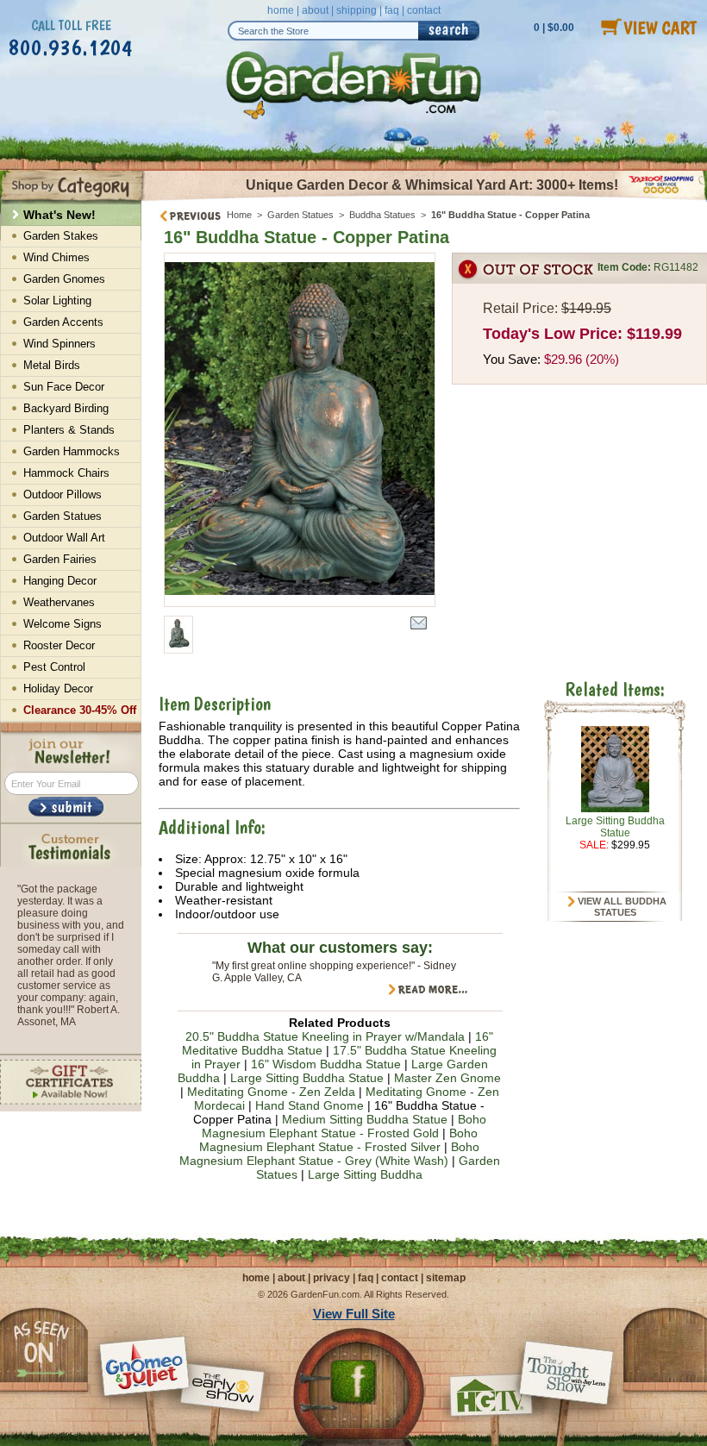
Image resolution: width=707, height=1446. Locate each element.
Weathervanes (59, 602)
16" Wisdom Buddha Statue (326, 1064)
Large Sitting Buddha (365, 1174)
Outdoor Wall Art (64, 537)
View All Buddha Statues (620, 907)
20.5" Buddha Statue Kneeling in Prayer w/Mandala (325, 1036)
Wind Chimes (56, 257)
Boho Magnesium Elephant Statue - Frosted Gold (344, 1126)
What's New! (59, 215)
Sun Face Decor (63, 386)
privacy (331, 1278)
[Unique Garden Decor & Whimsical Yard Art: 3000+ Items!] (424, 199)
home (280, 10)
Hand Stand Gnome (309, 1105)
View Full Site (354, 1313)
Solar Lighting (57, 300)
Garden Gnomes (64, 278)
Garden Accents (63, 322)
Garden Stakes (60, 235)
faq (392, 10)
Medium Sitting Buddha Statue (364, 1119)
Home (239, 215)
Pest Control (54, 666)
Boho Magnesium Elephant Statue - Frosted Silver (338, 1140)
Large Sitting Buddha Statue (307, 1078)
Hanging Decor (60, 580)
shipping (356, 10)
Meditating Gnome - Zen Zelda (271, 1092)
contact (424, 10)
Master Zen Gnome (447, 1078)
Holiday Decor (58, 688)
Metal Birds (51, 365)
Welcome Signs (62, 623)
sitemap (446, 1278)
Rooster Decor (59, 645)
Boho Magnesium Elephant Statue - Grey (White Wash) (329, 1153)
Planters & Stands (69, 429)
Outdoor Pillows (62, 494)
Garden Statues (300, 215)
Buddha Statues (382, 215)
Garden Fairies (60, 559)
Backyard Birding (66, 408)
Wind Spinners (59, 343)
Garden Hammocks (71, 451)
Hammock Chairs (66, 472)
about (315, 10)
